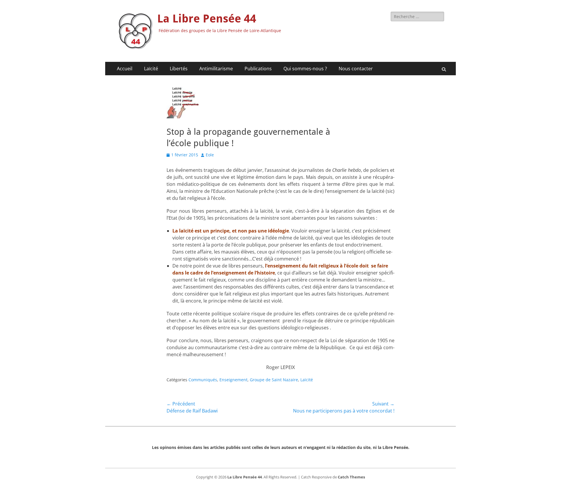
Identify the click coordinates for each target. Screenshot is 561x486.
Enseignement (233, 379)
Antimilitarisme (216, 68)
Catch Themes (351, 477)
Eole (210, 155)
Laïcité (151, 68)
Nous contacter (356, 68)
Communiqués (202, 379)
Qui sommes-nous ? (305, 68)
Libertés (179, 68)
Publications (258, 68)
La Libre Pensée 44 (206, 18)
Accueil (124, 68)
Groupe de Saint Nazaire (274, 379)
